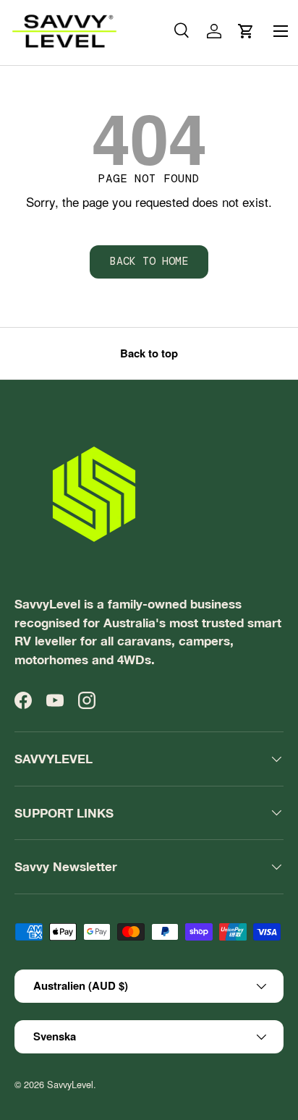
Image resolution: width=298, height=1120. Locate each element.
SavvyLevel (70, 1084)
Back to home (149, 261)
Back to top (149, 353)
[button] (246, 31)
